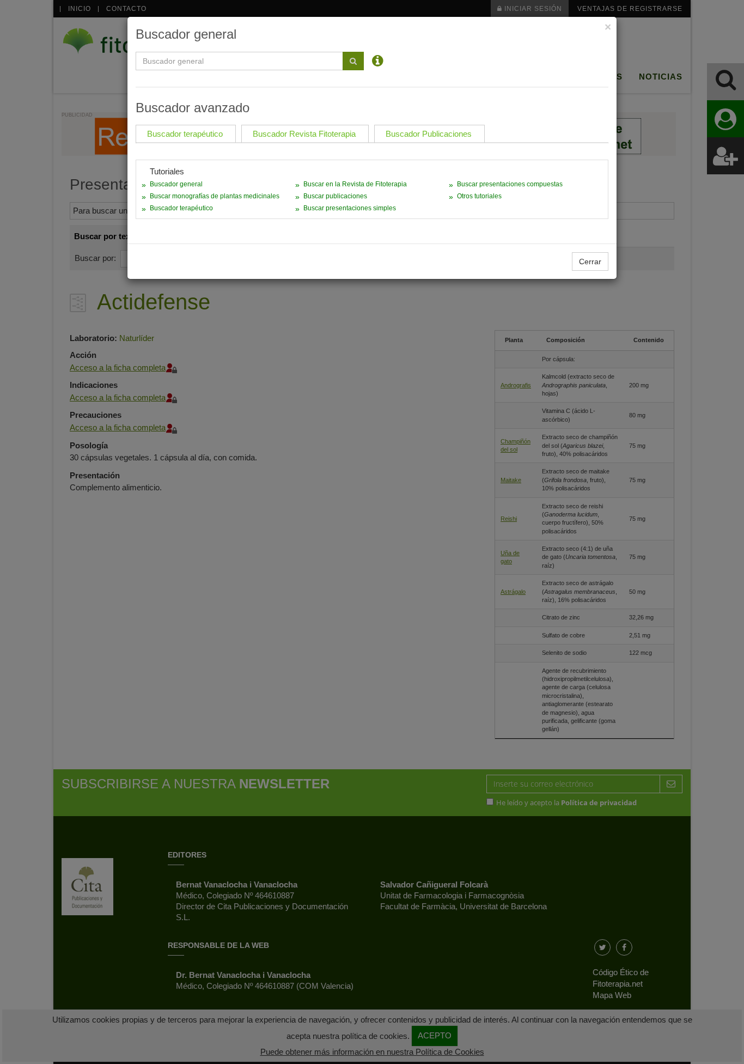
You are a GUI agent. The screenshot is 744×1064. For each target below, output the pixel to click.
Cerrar (590, 261)
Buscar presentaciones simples (349, 208)
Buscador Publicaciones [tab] (429, 133)
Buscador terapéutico (181, 208)
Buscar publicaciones (335, 196)
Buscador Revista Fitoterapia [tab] (304, 133)
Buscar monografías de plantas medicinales (214, 196)
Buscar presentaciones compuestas (510, 184)
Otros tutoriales (479, 196)
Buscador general (176, 184)
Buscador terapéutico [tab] (185, 133)
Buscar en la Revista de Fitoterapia (355, 184)
